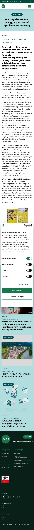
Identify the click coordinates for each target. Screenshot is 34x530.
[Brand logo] (3, 6)
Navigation (6, 450)
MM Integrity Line (18, 466)
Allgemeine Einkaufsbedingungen (23, 460)
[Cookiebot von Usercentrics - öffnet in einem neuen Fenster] (24, 225)
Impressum (17, 453)
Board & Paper (5, 453)
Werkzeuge (18, 450)
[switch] (29, 264)
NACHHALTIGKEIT (6, 467)
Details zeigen (23, 284)
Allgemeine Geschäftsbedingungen (20, 456)
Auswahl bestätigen (17, 296)
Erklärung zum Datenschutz (21, 463)
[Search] (27, 1)
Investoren (4, 462)
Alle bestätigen (17, 290)
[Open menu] (29, 6)
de (30, 1)
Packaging (4, 456)
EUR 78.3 (9, 1)
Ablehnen (17, 303)
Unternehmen (5, 465)
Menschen (4, 459)
